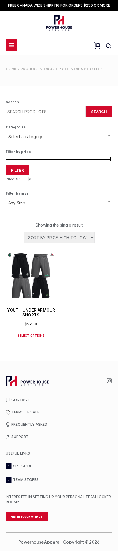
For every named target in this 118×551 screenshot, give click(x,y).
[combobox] (59, 137)
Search (99, 111)
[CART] (97, 45)
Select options (31, 335)
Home (11, 68)
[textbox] (59, 137)
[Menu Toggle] (11, 45)
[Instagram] (109, 381)
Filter (17, 170)
